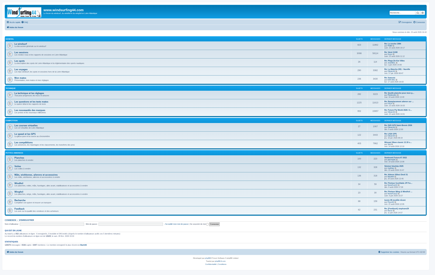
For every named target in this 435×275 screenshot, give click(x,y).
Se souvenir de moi (198, 224)
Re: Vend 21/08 (390, 52)
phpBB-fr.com (220, 261)
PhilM (390, 46)
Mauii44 (391, 177)
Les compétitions (23, 142)
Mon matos (20, 78)
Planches (19, 158)
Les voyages (21, 69)
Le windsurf (20, 44)
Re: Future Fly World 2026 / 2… (398, 110)
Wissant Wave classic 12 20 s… (398, 142)
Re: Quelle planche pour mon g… (399, 93)
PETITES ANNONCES (14, 153)
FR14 (390, 103)
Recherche (19, 200)
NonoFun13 (392, 185)
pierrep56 (391, 160)
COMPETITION (12, 121)
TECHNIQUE (11, 88)
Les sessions (21, 52)
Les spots (19, 61)
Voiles (17, 166)
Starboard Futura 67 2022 (395, 158)
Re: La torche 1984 (392, 44)
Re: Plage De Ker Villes (394, 61)
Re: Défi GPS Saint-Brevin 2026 (398, 125)
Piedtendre (392, 95)
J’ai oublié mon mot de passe (176, 224)
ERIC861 (391, 80)
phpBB (208, 258)
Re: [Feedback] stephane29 (396, 209)
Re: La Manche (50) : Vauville (397, 69)
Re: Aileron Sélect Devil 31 (396, 175)
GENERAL (10, 39)
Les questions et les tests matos (31, 101)
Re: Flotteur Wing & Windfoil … (398, 192)
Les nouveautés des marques (29, 110)
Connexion (10, 220)
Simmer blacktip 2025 (393, 166)
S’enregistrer (26, 220)
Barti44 (83, 245)
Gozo (390, 54)
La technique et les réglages (29, 93)
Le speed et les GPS (25, 134)
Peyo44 (391, 202)
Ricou (390, 211)
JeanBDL (391, 63)
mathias (391, 168)
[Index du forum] (25, 12)
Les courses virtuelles (26, 125)
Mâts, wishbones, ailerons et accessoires (36, 175)
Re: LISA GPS (390, 134)
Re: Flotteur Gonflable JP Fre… (398, 183)
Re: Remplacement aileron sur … (399, 101)
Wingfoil (18, 192)
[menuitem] (24, 22)
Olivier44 (391, 71)
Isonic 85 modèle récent (395, 200)
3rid (389, 144)
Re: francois (389, 78)
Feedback (19, 209)
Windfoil (18, 183)
